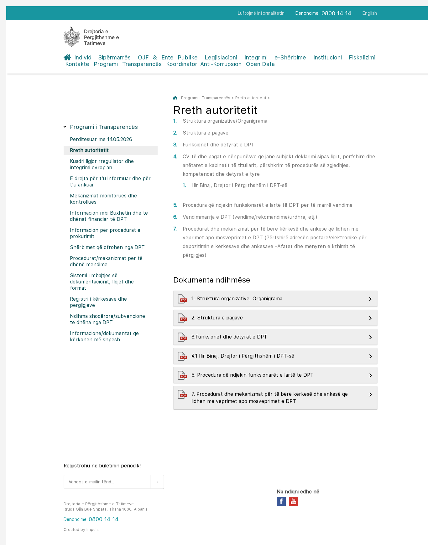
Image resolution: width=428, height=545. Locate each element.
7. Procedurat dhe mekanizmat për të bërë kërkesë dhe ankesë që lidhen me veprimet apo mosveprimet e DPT (269, 397)
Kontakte (77, 64)
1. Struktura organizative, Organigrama (237, 299)
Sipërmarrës (114, 57)
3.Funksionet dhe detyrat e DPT (230, 337)
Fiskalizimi (362, 57)
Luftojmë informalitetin (261, 13)
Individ (82, 57)
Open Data (260, 64)
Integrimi (256, 57)
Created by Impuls (81, 529)
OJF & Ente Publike (168, 57)
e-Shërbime (290, 57)
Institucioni (327, 57)
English (370, 13)
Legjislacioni (221, 57)
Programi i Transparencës (128, 64)
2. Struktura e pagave (217, 318)
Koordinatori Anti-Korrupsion (204, 64)
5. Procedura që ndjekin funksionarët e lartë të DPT (253, 375)
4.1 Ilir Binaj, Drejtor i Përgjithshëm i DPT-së (243, 356)
